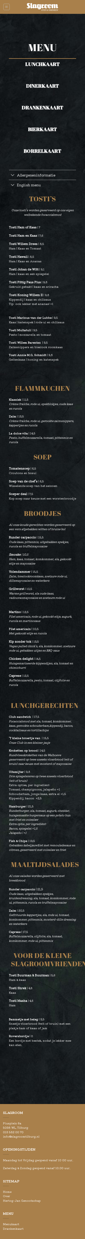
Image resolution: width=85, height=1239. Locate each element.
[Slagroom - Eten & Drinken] (42, 7)
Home (7, 1192)
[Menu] (6, 7)
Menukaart (11, 1224)
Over (6, 1196)
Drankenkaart (13, 1229)
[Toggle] (13, 175)
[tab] (42, 69)
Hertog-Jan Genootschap (22, 1200)
